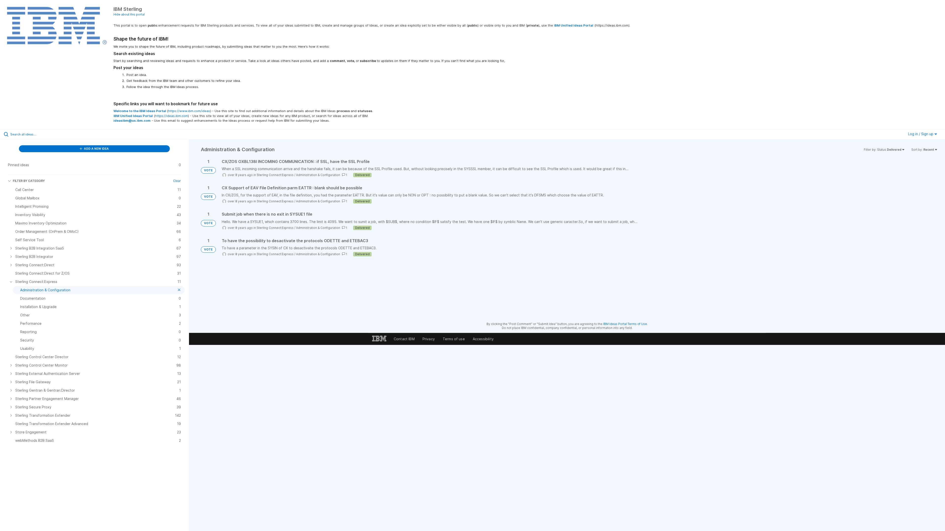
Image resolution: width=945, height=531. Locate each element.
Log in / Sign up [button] (921, 134)
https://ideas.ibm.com (171, 116)
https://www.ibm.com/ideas (189, 111)
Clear (177, 181)
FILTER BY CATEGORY (29, 181)
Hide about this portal (129, 14)
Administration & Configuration (318, 175)
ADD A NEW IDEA (96, 148)
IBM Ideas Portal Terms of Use (625, 324)
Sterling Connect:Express (275, 175)
